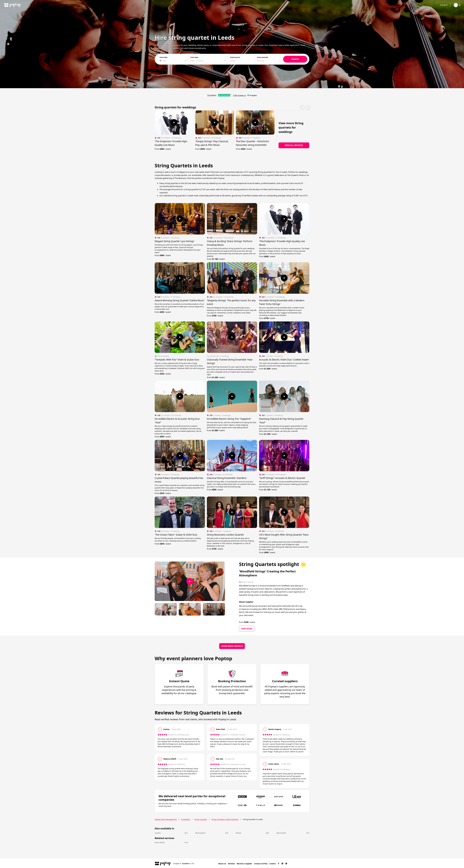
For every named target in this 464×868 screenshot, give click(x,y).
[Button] (174, 122)
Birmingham (200, 833)
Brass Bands (160, 842)
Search (444, 5)
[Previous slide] (302, 107)
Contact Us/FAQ (260, 863)
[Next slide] (307, 107)
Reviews (231, 863)
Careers (272, 863)
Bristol (238, 833)
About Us (222, 863)
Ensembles (185, 819)
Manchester (281, 833)
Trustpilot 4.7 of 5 (183, 863)
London (158, 833)
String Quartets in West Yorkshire (225, 819)
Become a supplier (244, 863)
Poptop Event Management (166, 819)
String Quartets (200, 819)
